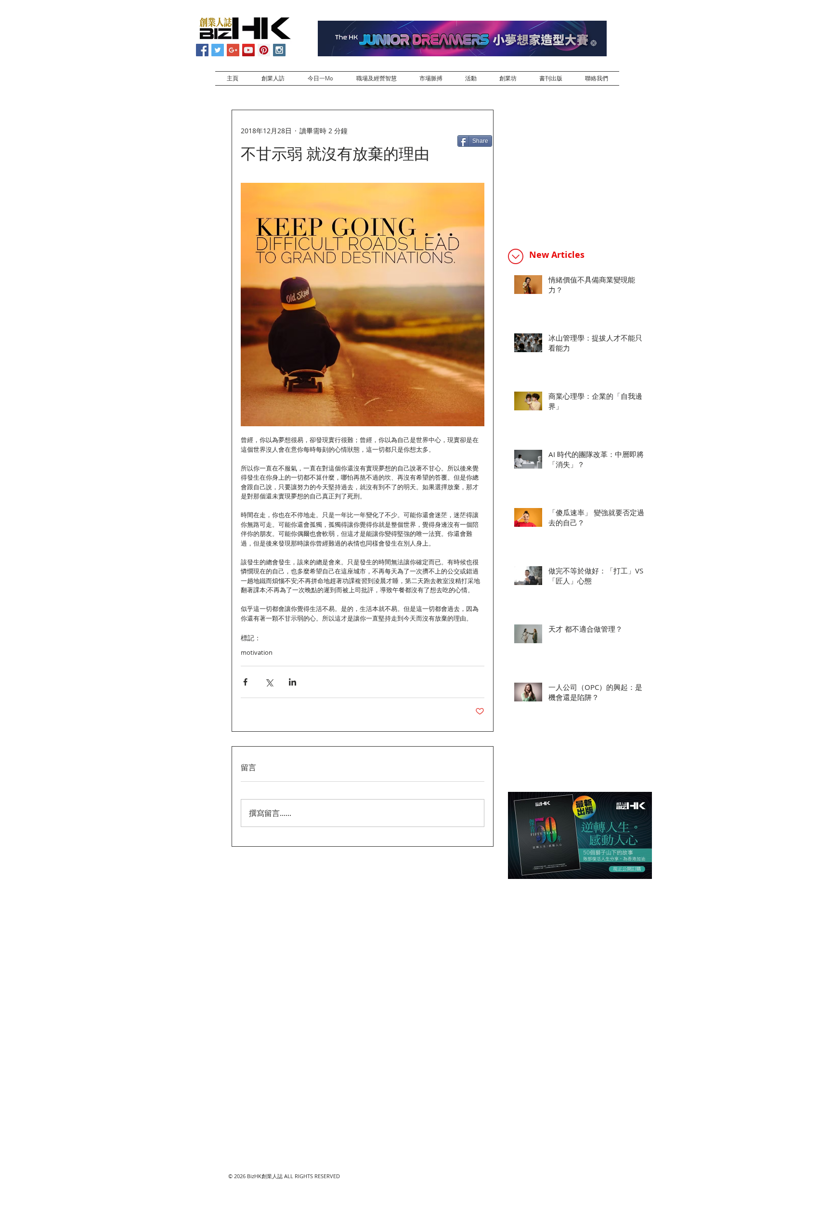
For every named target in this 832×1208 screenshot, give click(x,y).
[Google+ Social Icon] (233, 50)
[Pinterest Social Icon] (264, 50)
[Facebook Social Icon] (202, 50)
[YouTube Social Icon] (248, 50)
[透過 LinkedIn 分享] (292, 682)
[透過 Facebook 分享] (245, 682)
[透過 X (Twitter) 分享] (268, 682)
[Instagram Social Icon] (279, 50)
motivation (257, 652)
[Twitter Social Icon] (217, 50)
